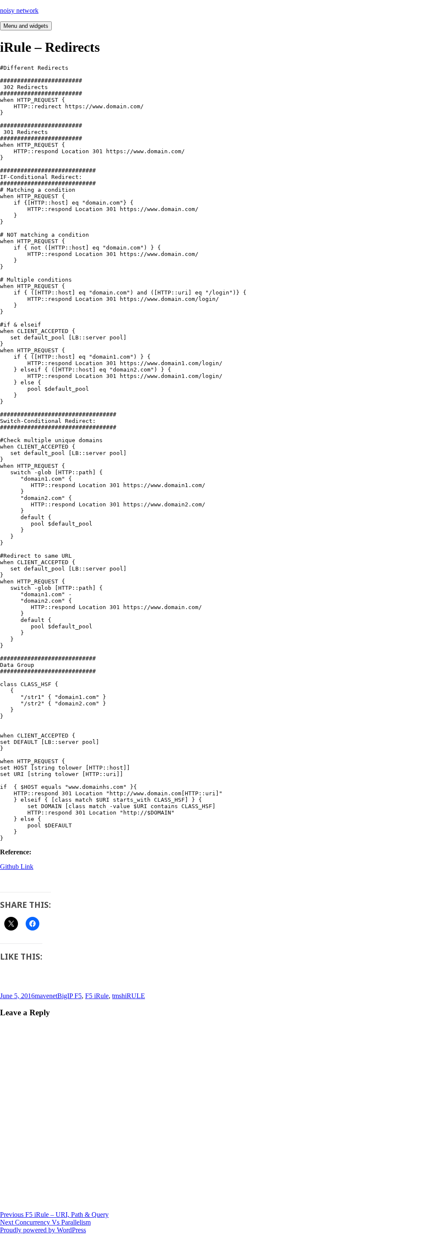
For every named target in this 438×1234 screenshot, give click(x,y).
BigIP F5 (69, 995)
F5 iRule (97, 995)
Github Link (16, 866)
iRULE (135, 995)
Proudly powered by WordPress (43, 1230)
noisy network (19, 10)
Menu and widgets (25, 26)
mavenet (46, 995)
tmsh (118, 995)
